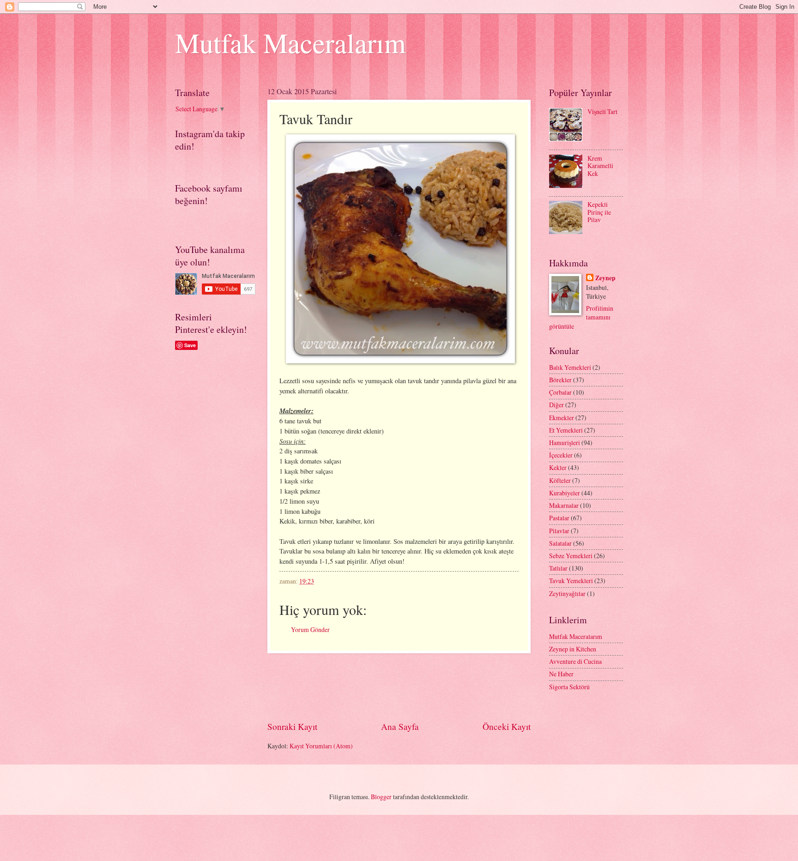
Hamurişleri (564, 442)
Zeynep (605, 278)
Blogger (381, 796)
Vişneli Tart (602, 111)
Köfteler (560, 480)
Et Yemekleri (566, 430)
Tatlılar (558, 568)
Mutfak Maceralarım (290, 42)
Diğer (556, 404)
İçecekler (561, 455)
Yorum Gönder (310, 629)
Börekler (560, 379)
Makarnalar (564, 505)
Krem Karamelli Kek (600, 166)
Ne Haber (561, 673)
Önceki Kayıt (507, 726)
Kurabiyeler (564, 492)
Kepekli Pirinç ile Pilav (599, 212)
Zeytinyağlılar (567, 593)
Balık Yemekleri (570, 367)
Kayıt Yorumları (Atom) (321, 745)
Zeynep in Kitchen (572, 648)
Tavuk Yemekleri (571, 580)
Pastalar (559, 517)
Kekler (558, 467)
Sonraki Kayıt (292, 726)
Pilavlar (559, 530)
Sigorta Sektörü (569, 686)
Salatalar (560, 543)
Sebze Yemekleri (570, 555)
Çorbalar (560, 392)
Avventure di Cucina (575, 661)
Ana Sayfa (400, 726)
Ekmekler (561, 417)
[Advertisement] (435, 686)
